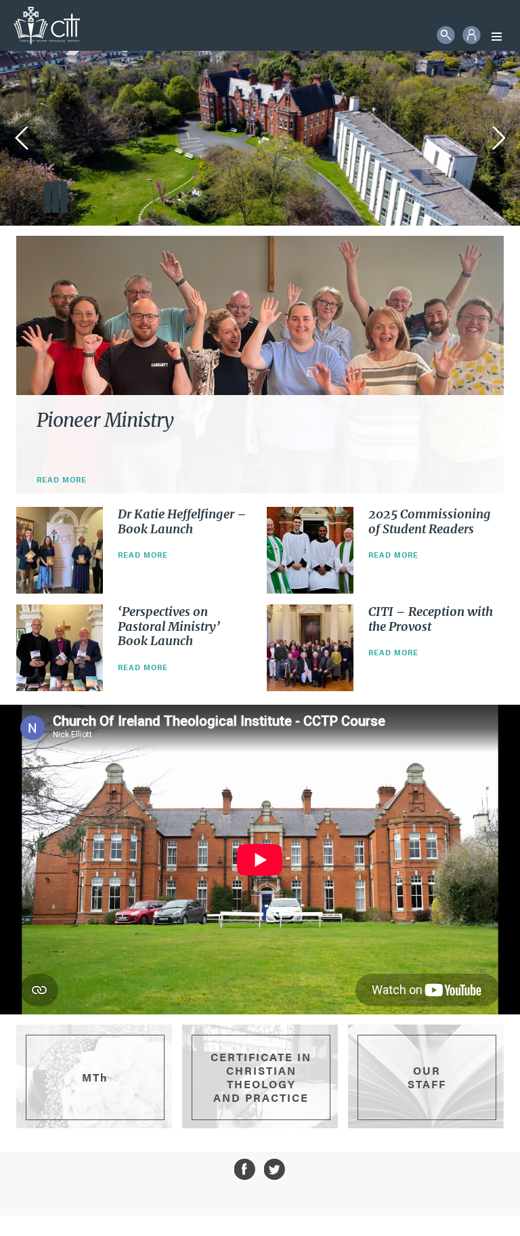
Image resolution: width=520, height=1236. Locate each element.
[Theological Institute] (47, 26)
